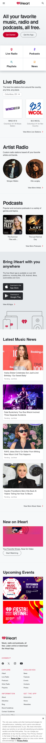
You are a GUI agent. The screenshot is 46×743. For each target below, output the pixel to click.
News (25, 673)
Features (27, 677)
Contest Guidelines (8, 711)
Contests (27, 684)
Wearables (27, 704)
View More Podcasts (33, 246)
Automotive (27, 697)
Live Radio (5, 677)
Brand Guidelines (7, 708)
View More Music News (32, 506)
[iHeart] (23, 3)
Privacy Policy (22, 740)
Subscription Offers (8, 715)
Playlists (5, 687)
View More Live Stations (32, 132)
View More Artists (34, 188)
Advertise (5, 701)
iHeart (4, 673)
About (4, 697)
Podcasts (5, 680)
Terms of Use (16, 738)
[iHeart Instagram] (15, 663)
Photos (26, 687)
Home (26, 701)
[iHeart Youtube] (21, 663)
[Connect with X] (9, 663)
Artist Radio (6, 684)
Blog (3, 704)
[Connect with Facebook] (3, 663)
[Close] (43, 718)
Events (26, 680)
